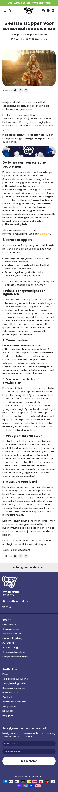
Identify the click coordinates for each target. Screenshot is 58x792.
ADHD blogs (9, 642)
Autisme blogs (10, 647)
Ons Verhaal (9, 624)
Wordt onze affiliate (14, 701)
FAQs (5, 674)
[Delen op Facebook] (15, 90)
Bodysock (7, 710)
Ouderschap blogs (13, 638)
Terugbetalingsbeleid (14, 683)
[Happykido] (29, 156)
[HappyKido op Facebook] (3, 606)
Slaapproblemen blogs (15, 656)
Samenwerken (10, 629)
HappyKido (37, 776)
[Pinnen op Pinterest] (20, 90)
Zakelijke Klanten (11, 633)
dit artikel (45, 233)
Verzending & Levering (15, 678)
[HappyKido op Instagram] (7, 606)
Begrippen (8, 715)
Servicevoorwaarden (14, 688)
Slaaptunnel (9, 706)
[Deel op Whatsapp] (26, 90)
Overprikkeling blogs (13, 652)
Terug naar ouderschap (29, 567)
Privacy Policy (10, 692)
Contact (7, 697)
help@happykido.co (16, 601)
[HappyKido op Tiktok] (10, 606)
